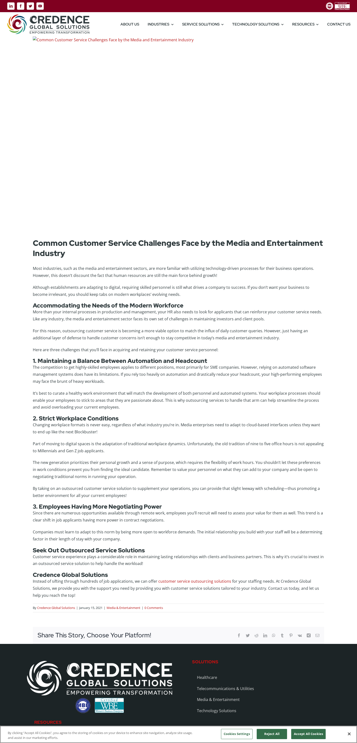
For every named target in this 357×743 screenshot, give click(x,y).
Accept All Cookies (308, 734)
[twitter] (30, 6)
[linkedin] (11, 6)
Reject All (272, 734)
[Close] (349, 733)
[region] (178, 734)
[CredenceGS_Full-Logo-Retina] (48, 16)
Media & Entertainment (123, 608)
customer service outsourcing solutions (194, 581)
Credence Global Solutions (56, 608)
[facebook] (20, 6)
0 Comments (153, 608)
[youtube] (40, 6)
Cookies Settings (237, 734)
